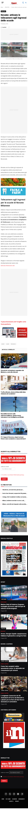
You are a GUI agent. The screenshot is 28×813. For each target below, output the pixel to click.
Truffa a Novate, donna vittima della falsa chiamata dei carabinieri (13, 393)
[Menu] (3, 2)
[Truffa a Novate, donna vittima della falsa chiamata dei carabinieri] (14, 382)
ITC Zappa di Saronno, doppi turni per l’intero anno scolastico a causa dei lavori (13, 438)
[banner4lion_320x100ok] (13, 182)
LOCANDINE (14, 799)
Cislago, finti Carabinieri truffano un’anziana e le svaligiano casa (14, 498)
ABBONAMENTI (22, 799)
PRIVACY (17, 801)
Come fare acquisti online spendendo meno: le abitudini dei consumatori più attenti (12, 668)
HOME (3, 799)
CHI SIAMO (8, 799)
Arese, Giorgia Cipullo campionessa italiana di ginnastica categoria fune (13, 634)
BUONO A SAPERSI (4, 661)
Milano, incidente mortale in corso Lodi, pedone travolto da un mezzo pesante (13, 501)
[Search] (25, 2)
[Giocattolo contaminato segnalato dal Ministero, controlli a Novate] (14, 360)
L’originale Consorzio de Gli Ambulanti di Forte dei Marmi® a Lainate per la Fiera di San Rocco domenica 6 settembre (12, 698)
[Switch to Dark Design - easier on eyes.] (23, 2)
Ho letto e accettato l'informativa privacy (13, 776)
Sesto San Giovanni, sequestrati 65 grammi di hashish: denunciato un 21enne (14, 494)
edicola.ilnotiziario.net (8, 265)
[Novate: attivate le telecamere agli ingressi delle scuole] (14, 49)
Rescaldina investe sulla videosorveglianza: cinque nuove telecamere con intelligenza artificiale (12, 415)
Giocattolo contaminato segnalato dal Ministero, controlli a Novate (12, 371)
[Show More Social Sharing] (9, 27)
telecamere (13, 344)
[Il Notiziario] (14, 2)
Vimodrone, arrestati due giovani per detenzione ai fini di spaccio (12, 490)
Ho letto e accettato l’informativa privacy (13, 475)
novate (3, 344)
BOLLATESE (3, 11)
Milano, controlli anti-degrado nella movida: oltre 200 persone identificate (14, 505)
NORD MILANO (4, 599)
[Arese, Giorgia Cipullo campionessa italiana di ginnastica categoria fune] (14, 621)
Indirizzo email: (5, 772)
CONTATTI (11, 801)
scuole (7, 344)
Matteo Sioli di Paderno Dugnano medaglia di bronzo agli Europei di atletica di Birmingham (13, 606)
